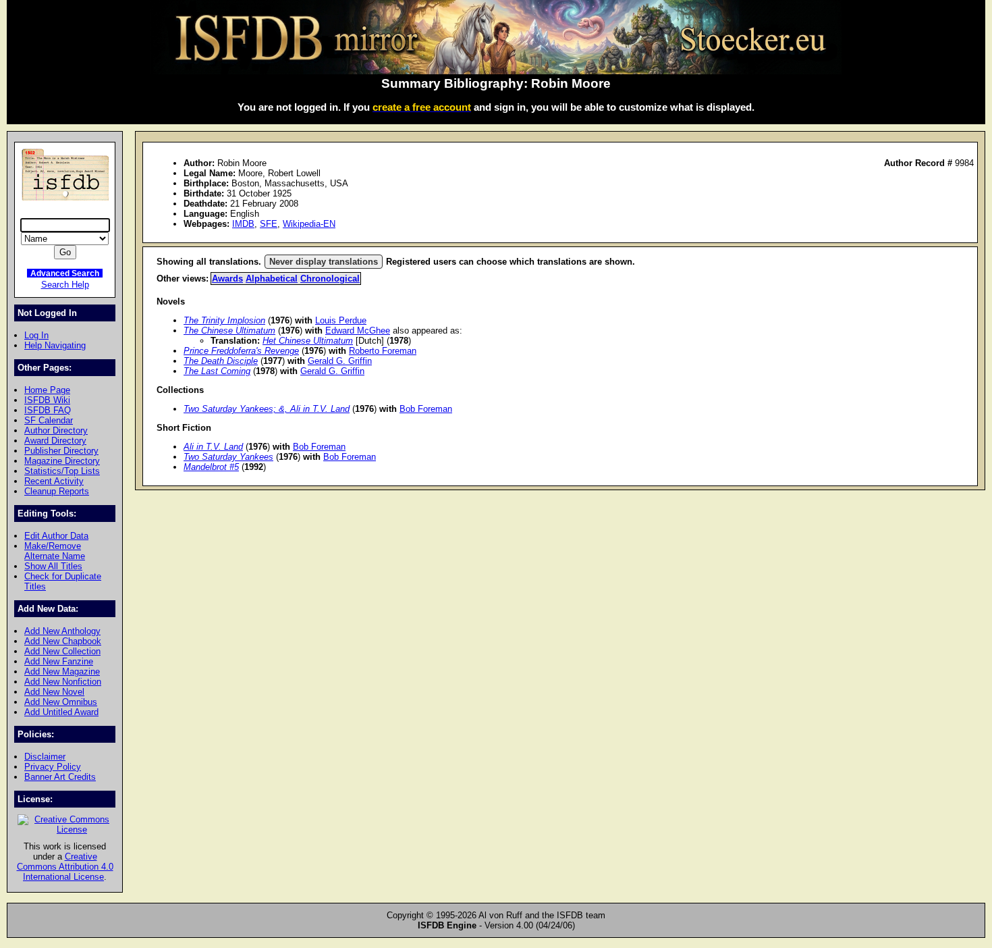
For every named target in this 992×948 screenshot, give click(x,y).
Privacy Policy (52, 767)
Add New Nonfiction (62, 682)
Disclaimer (44, 757)
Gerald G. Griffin (340, 361)
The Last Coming (217, 371)
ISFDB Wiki (47, 400)
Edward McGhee (357, 330)
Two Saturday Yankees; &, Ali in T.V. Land (267, 409)
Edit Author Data (56, 536)
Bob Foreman (425, 409)
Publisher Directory (61, 451)
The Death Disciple (221, 361)
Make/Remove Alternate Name (54, 551)
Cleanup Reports (56, 491)
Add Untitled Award (61, 712)
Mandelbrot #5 (211, 467)
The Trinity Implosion (224, 320)
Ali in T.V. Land (213, 447)
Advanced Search (64, 273)
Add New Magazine (62, 671)
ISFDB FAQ (47, 410)
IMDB (243, 224)
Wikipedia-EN (309, 224)
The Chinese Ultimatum (229, 330)
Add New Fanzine (58, 661)
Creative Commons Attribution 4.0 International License (65, 866)
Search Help (65, 285)
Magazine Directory (62, 461)
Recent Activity (54, 481)
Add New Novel (54, 692)
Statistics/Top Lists (62, 471)
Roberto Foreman (382, 351)
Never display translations (323, 262)
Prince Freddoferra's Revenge (241, 351)
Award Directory (55, 441)
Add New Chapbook (62, 641)
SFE (268, 224)
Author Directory (56, 430)
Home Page (47, 390)
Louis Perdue (340, 320)
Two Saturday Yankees (228, 457)
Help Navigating (55, 345)
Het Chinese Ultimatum (308, 341)
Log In (36, 335)
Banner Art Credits (60, 777)
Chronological (330, 278)
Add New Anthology (62, 631)
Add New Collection (62, 651)
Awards (227, 278)
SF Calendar (48, 420)
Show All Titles (53, 566)
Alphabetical (272, 278)
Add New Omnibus (60, 702)
